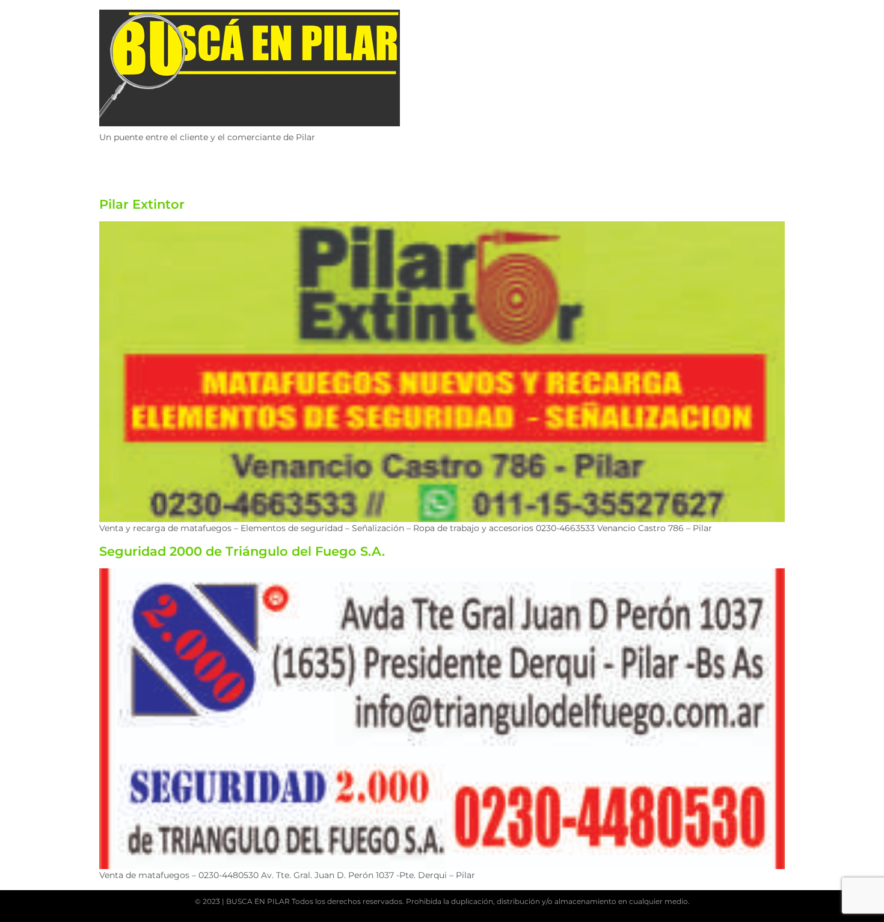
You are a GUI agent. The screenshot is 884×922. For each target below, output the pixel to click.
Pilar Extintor (142, 204)
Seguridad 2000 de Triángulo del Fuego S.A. (242, 551)
